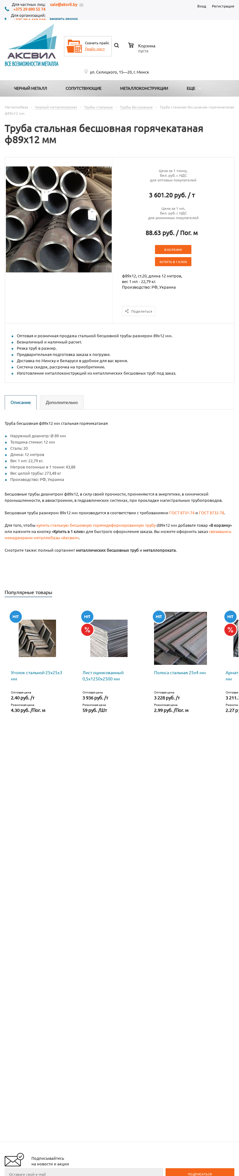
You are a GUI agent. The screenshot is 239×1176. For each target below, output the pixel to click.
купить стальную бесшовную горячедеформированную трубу (96, 525)
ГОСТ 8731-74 (181, 512)
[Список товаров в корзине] (142, 50)
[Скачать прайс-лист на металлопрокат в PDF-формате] (74, 46)
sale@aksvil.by (63, 4)
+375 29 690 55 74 (29, 9)
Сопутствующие (83, 88)
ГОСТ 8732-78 (211, 512)
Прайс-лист (95, 48)
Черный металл (30, 88)
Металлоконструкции (144, 88)
